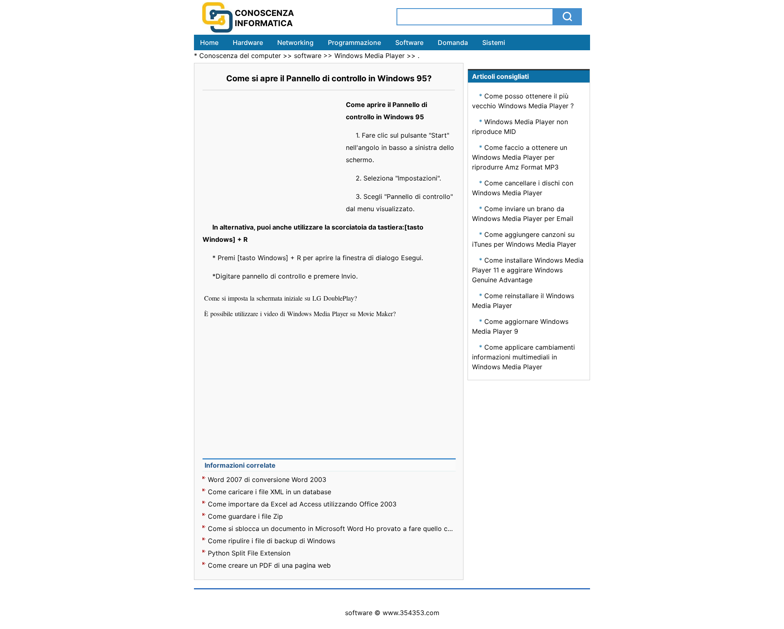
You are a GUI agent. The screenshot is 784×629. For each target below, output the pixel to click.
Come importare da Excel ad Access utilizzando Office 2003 (302, 504)
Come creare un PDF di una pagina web (269, 565)
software (307, 55)
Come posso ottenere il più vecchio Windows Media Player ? (523, 101)
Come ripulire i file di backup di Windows (271, 541)
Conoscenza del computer (240, 55)
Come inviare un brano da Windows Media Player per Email (522, 214)
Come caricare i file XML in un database (269, 492)
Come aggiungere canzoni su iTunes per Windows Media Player (524, 239)
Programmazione (354, 42)
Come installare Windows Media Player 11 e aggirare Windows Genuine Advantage (528, 270)
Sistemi (493, 42)
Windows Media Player (369, 55)
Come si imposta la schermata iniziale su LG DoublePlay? (281, 298)
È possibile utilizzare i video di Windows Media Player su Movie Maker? (301, 313)
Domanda (453, 42)
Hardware (248, 42)
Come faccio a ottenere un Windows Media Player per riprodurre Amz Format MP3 (519, 157)
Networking (295, 42)
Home (209, 42)
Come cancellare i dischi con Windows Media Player (522, 188)
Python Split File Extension (249, 553)
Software (409, 42)
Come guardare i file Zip (245, 516)
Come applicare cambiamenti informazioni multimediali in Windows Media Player (523, 357)
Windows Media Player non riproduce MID (520, 127)
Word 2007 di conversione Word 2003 (267, 479)
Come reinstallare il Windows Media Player (523, 301)
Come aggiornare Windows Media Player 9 (520, 326)
